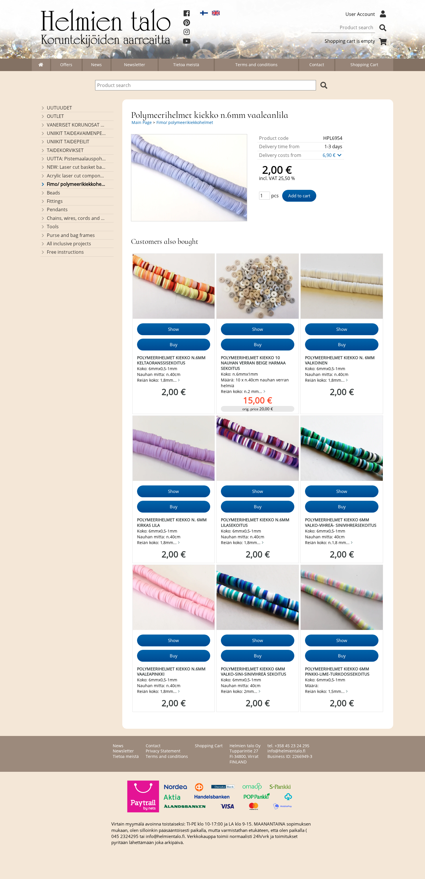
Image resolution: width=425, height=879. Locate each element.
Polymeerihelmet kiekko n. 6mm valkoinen (340, 360)
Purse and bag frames (71, 235)
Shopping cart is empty (350, 41)
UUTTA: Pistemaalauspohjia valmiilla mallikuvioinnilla (76, 158)
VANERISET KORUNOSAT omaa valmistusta (76, 125)
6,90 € (330, 155)
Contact (316, 64)
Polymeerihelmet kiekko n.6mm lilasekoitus (255, 522)
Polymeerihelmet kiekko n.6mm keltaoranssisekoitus (171, 360)
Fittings (55, 201)
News (96, 64)
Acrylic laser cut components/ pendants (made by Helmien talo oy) (76, 176)
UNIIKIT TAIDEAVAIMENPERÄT (76, 133)
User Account (360, 14)
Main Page (142, 122)
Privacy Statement (163, 751)
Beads (53, 193)
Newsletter (134, 64)
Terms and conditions (256, 64)
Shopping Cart (364, 64)
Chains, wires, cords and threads (76, 218)
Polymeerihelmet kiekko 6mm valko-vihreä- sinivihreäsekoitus (340, 522)
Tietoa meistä (186, 64)
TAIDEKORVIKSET (65, 150)
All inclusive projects (69, 243)
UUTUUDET (59, 108)
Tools (53, 226)
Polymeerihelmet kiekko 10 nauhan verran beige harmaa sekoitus (253, 363)
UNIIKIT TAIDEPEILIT (68, 141)
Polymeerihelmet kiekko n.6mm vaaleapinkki (171, 671)
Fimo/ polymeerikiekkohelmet (76, 184)
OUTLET (55, 116)
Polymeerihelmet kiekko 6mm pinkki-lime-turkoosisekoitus (337, 671)
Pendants (57, 209)
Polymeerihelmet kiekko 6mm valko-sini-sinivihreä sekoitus (253, 671)
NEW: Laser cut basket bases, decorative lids (76, 167)
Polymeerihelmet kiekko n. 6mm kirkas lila (172, 522)
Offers (66, 64)
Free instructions (65, 252)
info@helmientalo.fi (286, 751)
